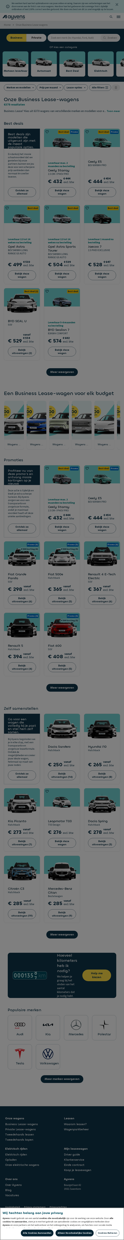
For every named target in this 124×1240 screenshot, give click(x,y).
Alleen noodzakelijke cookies (75, 1233)
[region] (62, 1224)
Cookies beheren (107, 1233)
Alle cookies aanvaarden (37, 1233)
